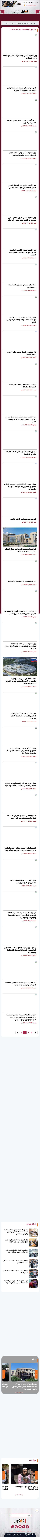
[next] (17, 1032)
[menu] (38, 11)
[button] (22, 1392)
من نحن (29, 1531)
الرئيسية (34, 23)
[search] (2, 11)
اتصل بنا (11, 1531)
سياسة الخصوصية (20, 1531)
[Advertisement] (20, 1069)
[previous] (35, 1032)
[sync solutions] (29, 1535)
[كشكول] (20, 1521)
